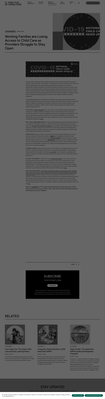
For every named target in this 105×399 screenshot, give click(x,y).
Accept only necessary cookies (93, 395)
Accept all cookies (77, 395)
